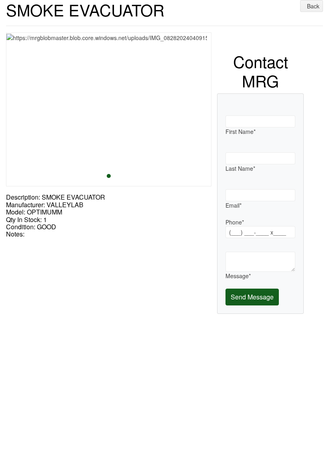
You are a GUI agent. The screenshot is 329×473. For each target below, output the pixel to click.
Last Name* (240, 168)
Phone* (234, 222)
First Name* (240, 131)
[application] (108, 109)
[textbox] (260, 121)
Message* (238, 276)
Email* (233, 205)
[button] (16, 109)
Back (312, 6)
